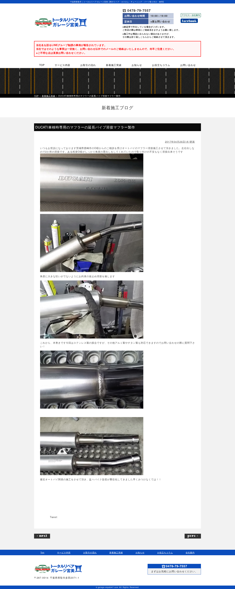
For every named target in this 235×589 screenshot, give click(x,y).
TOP (36, 96)
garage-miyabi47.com (108, 587)
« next (42, 536)
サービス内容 (64, 552)
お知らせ (140, 552)
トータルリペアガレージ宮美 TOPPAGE (60, 22)
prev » (192, 536)
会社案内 (190, 552)
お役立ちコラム (165, 552)
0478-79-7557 (138, 10)
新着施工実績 (48, 96)
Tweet (53, 517)
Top (42, 552)
